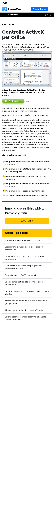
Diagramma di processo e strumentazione (25, 191)
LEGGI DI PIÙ (27, 220)
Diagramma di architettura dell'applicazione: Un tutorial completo (28, 170)
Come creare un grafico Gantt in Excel (22, 240)
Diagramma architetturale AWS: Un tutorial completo (25, 177)
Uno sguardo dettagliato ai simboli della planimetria (24, 283)
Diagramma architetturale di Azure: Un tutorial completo (27, 163)
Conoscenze (10, 24)
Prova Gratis (39, 9)
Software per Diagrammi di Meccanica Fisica (26, 195)
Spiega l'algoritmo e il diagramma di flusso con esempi (25, 257)
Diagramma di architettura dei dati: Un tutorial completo (27, 185)
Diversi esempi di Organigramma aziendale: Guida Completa (26, 318)
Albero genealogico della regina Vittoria (24, 310)
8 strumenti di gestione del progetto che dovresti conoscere (24, 267)
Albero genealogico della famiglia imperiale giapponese (26, 302)
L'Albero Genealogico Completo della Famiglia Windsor (27, 292)
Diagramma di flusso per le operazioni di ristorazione (24, 248)
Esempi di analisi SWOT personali (20, 275)
